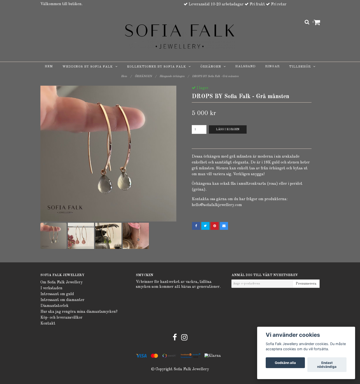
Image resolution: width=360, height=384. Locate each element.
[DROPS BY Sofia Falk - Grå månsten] (108, 153)
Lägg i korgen (228, 129)
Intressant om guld (57, 294)
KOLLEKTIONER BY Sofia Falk (158, 66)
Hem (126, 76)
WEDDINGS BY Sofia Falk (88, 66)
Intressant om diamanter (62, 300)
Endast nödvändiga (326, 365)
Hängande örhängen (174, 76)
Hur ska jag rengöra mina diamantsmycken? (79, 312)
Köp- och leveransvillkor (61, 318)
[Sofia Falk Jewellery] (180, 36)
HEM (49, 66)
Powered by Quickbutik (180, 374)
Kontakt (47, 324)
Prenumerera (306, 283)
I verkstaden (51, 288)
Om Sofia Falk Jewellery (61, 282)
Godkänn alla (285, 363)
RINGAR (272, 66)
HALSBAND (245, 66)
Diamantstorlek (54, 306)
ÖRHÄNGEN (212, 66)
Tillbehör (301, 66)
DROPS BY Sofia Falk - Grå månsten (215, 76)
